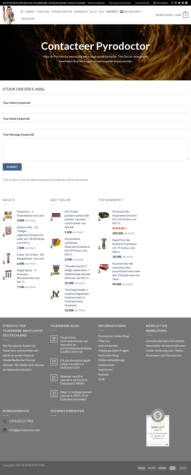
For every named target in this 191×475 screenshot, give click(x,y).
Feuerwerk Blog (108, 355)
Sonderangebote (96, 2)
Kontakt (103, 374)
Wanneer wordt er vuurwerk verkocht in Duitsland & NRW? (73, 379)
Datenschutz (106, 365)
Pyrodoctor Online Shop (113, 336)
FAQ (101, 11)
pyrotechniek (142, 2)
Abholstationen (108, 345)
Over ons (43, 11)
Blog (93, 11)
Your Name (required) (16, 102)
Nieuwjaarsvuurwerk (120, 2)
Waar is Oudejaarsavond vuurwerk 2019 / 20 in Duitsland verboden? (75, 395)
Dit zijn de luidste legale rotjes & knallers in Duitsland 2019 (75, 363)
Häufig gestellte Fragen (113, 350)
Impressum (105, 369)
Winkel (30, 11)
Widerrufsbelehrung (111, 360)
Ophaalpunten (61, 11)
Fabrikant (81, 11)
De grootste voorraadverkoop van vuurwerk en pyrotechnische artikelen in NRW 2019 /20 (76, 344)
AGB (101, 379)
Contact (112, 11)
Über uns (104, 341)
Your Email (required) (16, 118)
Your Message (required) (18, 134)
